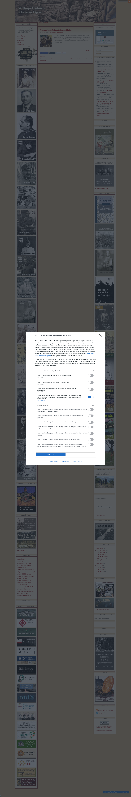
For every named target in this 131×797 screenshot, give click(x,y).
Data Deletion (54, 461)
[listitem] (65, 371)
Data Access (65, 461)
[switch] (91, 375)
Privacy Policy (77, 461)
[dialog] (65, 398)
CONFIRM (51, 454)
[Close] (101, 336)
